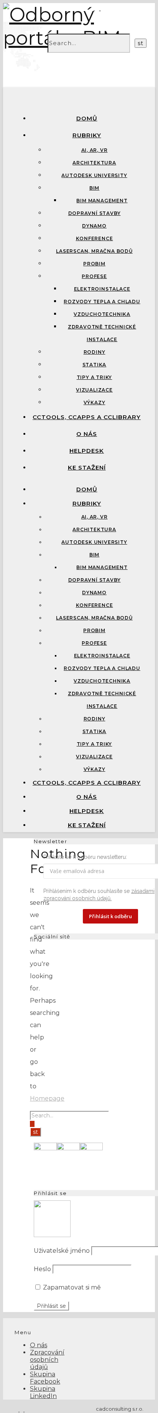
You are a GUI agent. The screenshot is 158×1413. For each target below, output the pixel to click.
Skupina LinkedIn (43, 1392)
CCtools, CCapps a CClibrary (87, 417)
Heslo (42, 1269)
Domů (86, 118)
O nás (86, 433)
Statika (94, 364)
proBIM (94, 264)
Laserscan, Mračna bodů (94, 251)
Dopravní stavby (94, 213)
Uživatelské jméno (62, 1250)
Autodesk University (94, 175)
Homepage (47, 1098)
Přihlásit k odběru (110, 916)
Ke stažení (87, 467)
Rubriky (86, 135)
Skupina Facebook (45, 1378)
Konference (94, 238)
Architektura (94, 163)
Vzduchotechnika (102, 314)
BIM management (101, 200)
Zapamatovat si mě (71, 1287)
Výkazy (94, 402)
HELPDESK (86, 450)
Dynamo (94, 226)
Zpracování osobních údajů (47, 1360)
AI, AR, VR (94, 150)
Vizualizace (94, 390)
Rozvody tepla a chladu (102, 301)
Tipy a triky (94, 377)
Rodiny (94, 352)
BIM (94, 188)
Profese (94, 276)
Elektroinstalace (102, 289)
